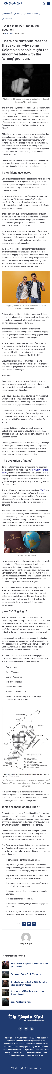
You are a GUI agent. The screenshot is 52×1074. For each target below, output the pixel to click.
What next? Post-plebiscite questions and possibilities (29, 965)
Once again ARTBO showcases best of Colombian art (28, 992)
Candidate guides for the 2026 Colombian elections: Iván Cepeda (29, 983)
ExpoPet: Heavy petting (21, 1002)
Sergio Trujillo (9, 33)
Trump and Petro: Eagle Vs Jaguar (26, 974)
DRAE (42, 490)
